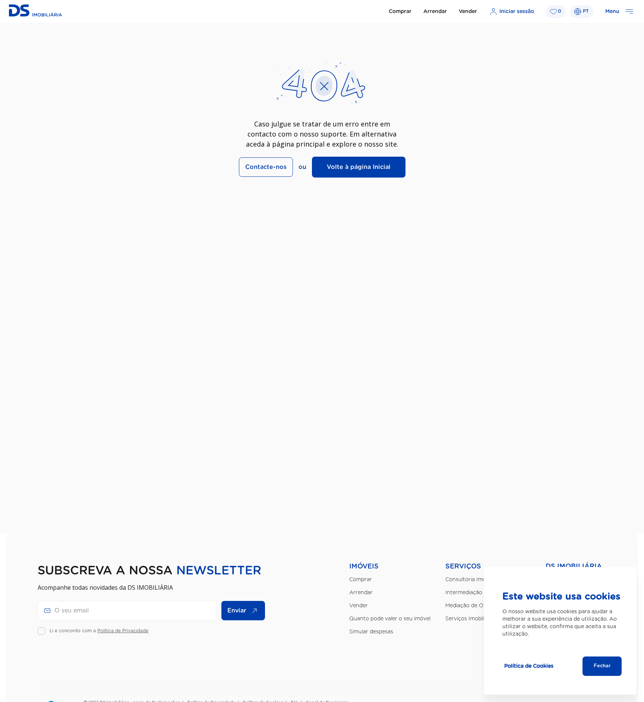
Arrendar (435, 11)
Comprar (400, 11)
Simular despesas (371, 631)
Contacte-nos (266, 167)
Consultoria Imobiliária (473, 579)
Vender (468, 11)
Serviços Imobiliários (471, 618)
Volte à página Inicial (359, 167)
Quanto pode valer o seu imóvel (389, 618)
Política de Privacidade (122, 631)
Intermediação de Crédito (478, 592)
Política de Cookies (528, 666)
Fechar (602, 666)
